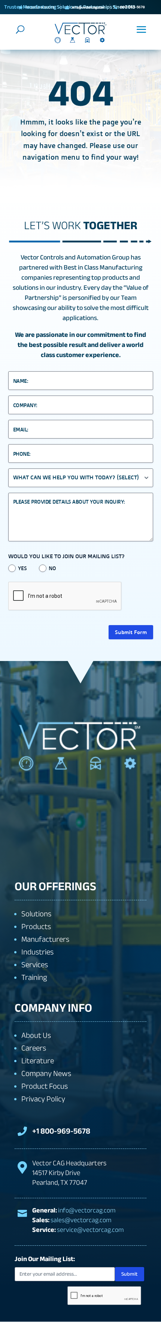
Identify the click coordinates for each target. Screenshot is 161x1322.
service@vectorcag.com (90, 1230)
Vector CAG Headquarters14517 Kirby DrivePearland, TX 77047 (69, 1172)
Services (34, 964)
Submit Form (131, 632)
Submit (129, 1274)
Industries (37, 952)
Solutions (36, 914)
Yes (22, 568)
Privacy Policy (43, 1099)
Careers (33, 1048)
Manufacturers (45, 939)
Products (36, 926)
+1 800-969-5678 (61, 1131)
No (52, 568)
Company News (46, 1073)
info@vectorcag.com (87, 1210)
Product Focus (44, 1086)
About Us (36, 1035)
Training (34, 977)
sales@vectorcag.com (81, 1220)
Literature (37, 1061)
